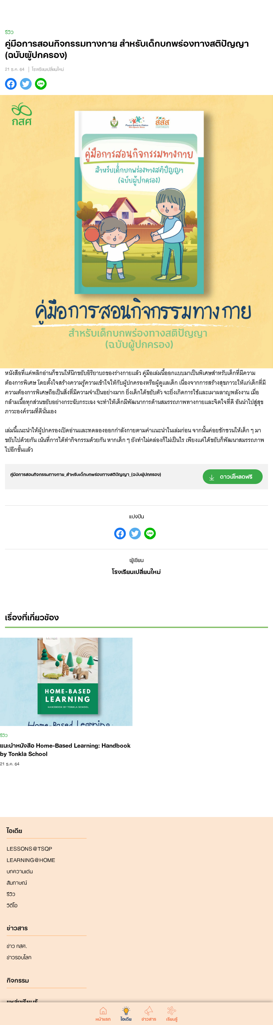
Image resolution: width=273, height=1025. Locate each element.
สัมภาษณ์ (17, 882)
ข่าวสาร (148, 1018)
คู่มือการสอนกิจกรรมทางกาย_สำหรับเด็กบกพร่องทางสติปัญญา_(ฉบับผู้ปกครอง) (85, 474)
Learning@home (31, 859)
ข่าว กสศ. (17, 945)
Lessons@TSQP (29, 848)
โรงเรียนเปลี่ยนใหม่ (136, 571)
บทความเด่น (20, 870)
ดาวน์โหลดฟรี (236, 476)
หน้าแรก (103, 1018)
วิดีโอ (12, 904)
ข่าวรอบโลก (19, 956)
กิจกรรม (18, 980)
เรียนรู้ (171, 1018)
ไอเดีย (126, 1018)
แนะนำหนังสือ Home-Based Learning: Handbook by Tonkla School (65, 749)
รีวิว (9, 31)
